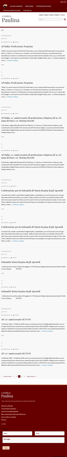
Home (5, 6)
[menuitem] (5, 6)
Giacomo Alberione (16, 6)
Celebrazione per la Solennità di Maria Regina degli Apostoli (32, 190)
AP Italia (5, 38)
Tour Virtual (27, 10)
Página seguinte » (31, 376)
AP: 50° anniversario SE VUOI (16, 319)
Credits (3, 424)
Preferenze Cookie (58, 456)
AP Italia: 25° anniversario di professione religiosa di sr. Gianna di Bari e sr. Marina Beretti (31, 119)
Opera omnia (29, 6)
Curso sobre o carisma (8, 417)
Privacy (3, 420)
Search (65, 19)
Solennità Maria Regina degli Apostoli (20, 262)
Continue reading (12, 60)
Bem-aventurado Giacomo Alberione (13, 414)
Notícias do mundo (7, 35)
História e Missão (7, 406)
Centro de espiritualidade (11, 10)
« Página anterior (7, 376)
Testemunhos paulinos (43, 6)
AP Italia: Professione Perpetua (17, 46)
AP (1, 35)
